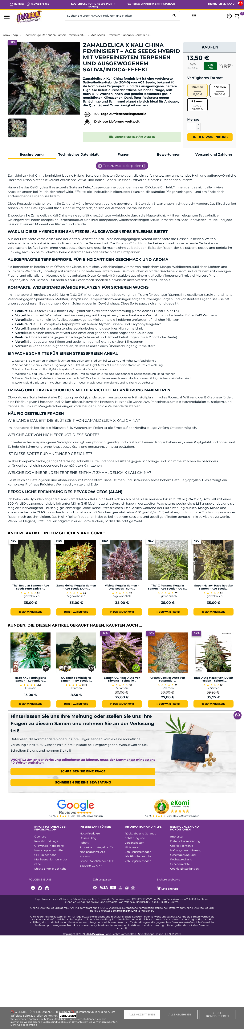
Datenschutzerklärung (185, 841)
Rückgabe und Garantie (140, 833)
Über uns (40, 836)
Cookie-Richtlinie (181, 845)
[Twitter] (40, 888)
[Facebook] (33, 888)
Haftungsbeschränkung (185, 850)
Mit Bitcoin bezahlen (138, 856)
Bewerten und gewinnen (103, 76)
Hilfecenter (132, 847)
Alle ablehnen (180, 1014)
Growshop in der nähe (49, 845)
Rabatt (84, 842)
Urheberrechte (180, 864)
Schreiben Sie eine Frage (83, 771)
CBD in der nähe (45, 855)
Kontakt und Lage (46, 841)
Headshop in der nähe (48, 850)
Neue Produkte (90, 833)
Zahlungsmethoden (138, 852)
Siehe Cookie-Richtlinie (23, 1024)
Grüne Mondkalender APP (97, 861)
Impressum (177, 836)
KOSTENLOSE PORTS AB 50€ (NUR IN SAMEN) (93, 5)
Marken (85, 856)
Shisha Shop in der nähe (50, 868)
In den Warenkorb (210, 137)
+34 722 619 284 (39, 3)
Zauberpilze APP (91, 865)
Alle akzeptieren (142, 1014)
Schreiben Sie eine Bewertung (83, 782)
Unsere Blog (88, 838)
